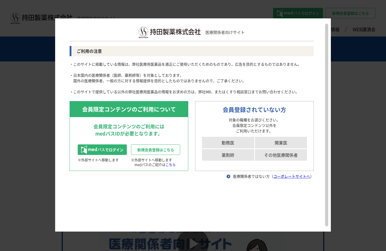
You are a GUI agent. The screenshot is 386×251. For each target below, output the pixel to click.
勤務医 (228, 142)
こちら (170, 164)
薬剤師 (228, 155)
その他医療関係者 (281, 155)
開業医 (281, 142)
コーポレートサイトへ (291, 176)
